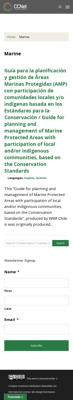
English (29, 178)
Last (8, 309)
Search (60, 243)
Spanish (41, 178)
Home (11, 37)
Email (11, 319)
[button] (68, 7)
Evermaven (49, 392)
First (8, 291)
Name (11, 272)
